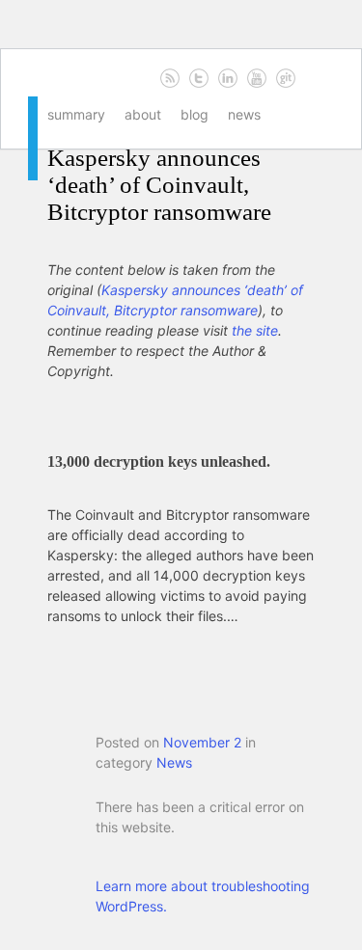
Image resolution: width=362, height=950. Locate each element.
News (244, 114)
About (143, 114)
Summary (76, 114)
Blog (195, 114)
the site (255, 330)
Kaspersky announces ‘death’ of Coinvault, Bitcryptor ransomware (159, 185)
